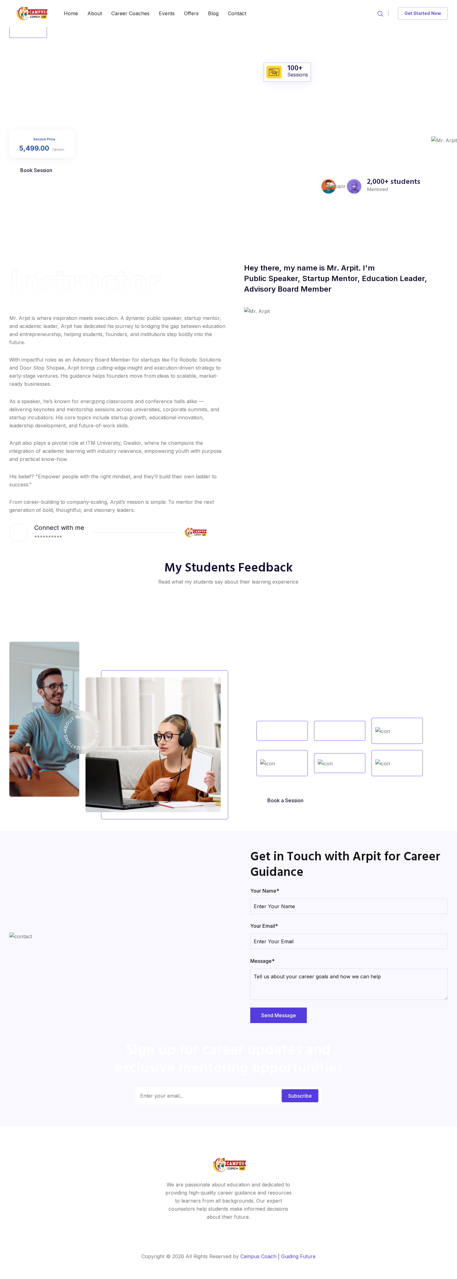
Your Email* (264, 926)
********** (48, 537)
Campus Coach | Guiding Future (278, 1256)
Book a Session (285, 800)
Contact (237, 13)
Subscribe (300, 1096)
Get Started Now (422, 13)
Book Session (36, 170)
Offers (191, 13)
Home (71, 13)
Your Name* (264, 891)
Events (167, 13)
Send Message (278, 1015)
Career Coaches (130, 13)
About (94, 13)
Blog (213, 13)
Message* (262, 961)
